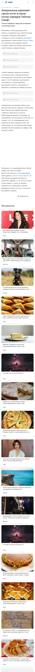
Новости (16, 7)
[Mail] (6, 2)
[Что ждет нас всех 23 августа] (17, 367)
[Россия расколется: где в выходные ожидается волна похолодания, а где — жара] (17, 281)
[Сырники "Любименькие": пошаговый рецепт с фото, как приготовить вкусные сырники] (17, 652)
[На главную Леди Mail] (10, 2)
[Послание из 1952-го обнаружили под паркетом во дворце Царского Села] (17, 624)
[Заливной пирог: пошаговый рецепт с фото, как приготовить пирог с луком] (17, 567)
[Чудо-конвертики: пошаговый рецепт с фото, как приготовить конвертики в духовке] (17, 310)
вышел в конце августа (21, 176)
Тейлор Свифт (28, 40)
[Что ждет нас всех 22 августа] (17, 538)
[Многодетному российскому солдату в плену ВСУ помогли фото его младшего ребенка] (17, 252)
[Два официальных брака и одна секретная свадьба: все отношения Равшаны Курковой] (17, 224)
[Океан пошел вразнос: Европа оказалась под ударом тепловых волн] (17, 481)
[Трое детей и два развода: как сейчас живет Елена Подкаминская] (17, 452)
